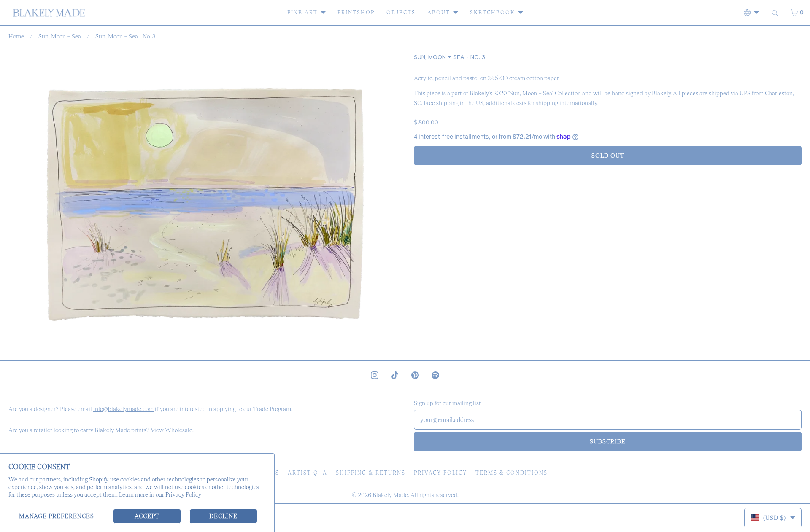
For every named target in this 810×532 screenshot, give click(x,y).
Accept (147, 516)
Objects (401, 12)
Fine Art (302, 12)
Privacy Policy (183, 494)
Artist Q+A (307, 473)
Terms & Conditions (511, 473)
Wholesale (178, 430)
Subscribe (608, 441)
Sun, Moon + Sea (59, 36)
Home (16, 36)
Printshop (356, 12)
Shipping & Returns (370, 473)
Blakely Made (390, 495)
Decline (223, 516)
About (438, 12)
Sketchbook (492, 12)
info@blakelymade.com (123, 409)
